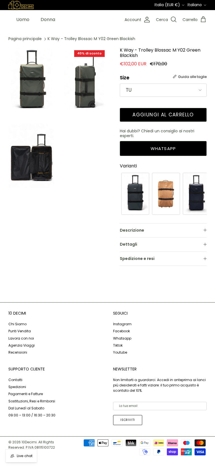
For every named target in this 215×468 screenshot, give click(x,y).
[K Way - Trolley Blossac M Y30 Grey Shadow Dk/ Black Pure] (135, 194)
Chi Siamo (17, 324)
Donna (48, 19)
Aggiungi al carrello (163, 114)
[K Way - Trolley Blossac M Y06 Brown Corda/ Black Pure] (166, 194)
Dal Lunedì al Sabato (26, 408)
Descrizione (132, 230)
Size (124, 78)
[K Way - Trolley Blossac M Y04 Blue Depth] (197, 194)
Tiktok (118, 345)
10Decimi (29, 442)
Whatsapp (122, 338)
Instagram (122, 324)
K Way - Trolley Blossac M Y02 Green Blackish (91, 39)
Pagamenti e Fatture (25, 393)
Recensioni (17, 352)
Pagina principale (25, 39)
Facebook (121, 331)
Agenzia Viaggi (21, 345)
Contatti (15, 379)
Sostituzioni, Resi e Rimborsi (31, 401)
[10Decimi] (21, 5)
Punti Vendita (19, 331)
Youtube (120, 352)
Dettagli (128, 244)
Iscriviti (127, 420)
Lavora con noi (21, 338)
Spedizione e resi (137, 258)
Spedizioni (17, 386)
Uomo (22, 19)
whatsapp (163, 148)
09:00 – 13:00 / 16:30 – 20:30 (31, 415)
